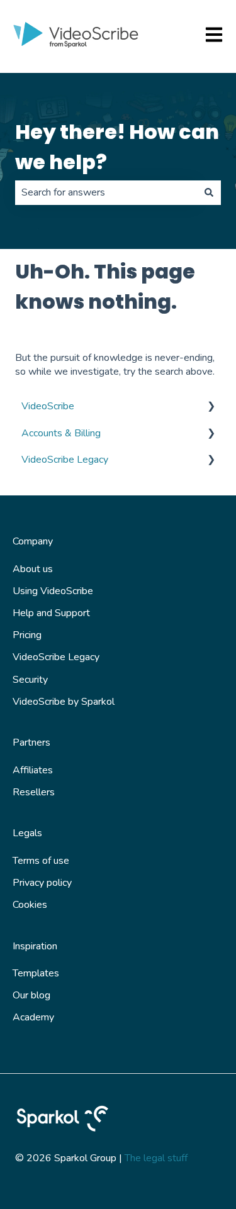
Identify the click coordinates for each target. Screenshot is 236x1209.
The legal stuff (156, 1158)
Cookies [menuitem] (30, 905)
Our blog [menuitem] (31, 995)
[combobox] (106, 192)
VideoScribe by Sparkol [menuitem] (64, 702)
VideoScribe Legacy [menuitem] (64, 459)
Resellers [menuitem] (34, 792)
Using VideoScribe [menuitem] (53, 591)
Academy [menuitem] (33, 1017)
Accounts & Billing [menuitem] (61, 433)
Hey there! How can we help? (117, 147)
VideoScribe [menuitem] (47, 406)
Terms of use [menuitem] (41, 861)
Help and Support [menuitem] (51, 613)
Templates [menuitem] (36, 973)
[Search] (209, 192)
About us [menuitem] (33, 569)
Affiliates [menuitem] (33, 770)
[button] (211, 407)
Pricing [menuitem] (27, 635)
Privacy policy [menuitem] (42, 883)
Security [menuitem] (30, 680)
